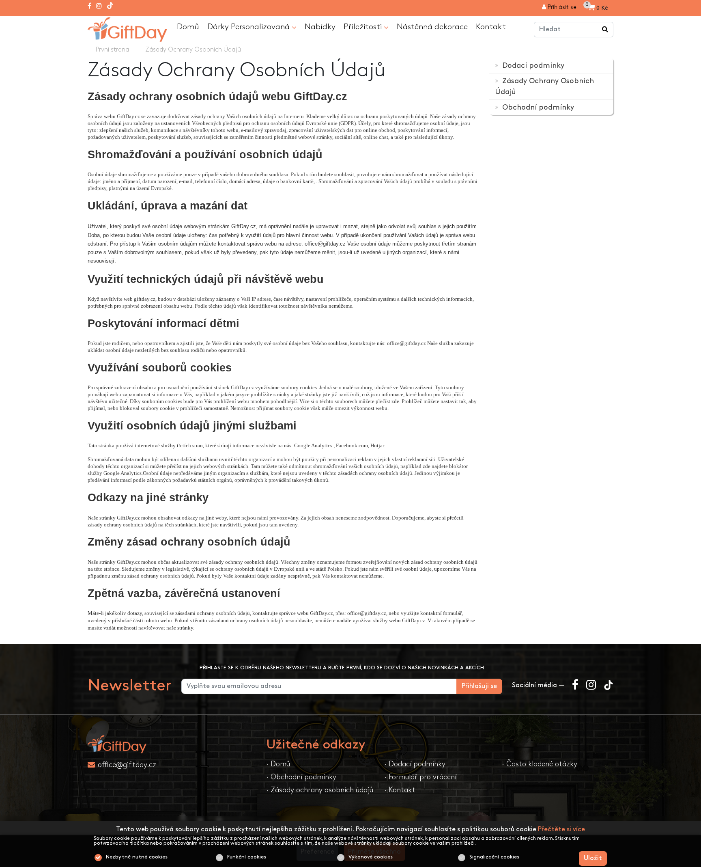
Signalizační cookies (494, 856)
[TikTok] (110, 6)
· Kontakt (399, 790)
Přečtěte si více (561, 829)
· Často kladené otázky (539, 764)
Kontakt (491, 26)
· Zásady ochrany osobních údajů (319, 790)
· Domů (278, 764)
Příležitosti (364, 26)
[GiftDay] (172, 744)
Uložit (593, 858)
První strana (112, 50)
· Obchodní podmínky (301, 777)
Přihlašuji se (479, 686)
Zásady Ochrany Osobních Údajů (193, 50)
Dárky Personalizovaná (249, 26)
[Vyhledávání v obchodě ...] (605, 29)
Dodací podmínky (532, 65)
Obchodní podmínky (537, 107)
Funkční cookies (246, 856)
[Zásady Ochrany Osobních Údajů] (127, 28)
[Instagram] (99, 6)
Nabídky (320, 26)
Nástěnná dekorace (432, 26)
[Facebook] (89, 6)
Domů (188, 26)
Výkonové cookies (370, 856)
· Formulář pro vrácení (420, 777)
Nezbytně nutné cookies (137, 856)
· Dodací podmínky (414, 764)
